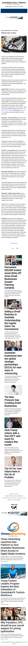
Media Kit (9, 499)
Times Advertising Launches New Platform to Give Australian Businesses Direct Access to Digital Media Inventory (13, 546)
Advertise (20, 497)
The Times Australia (16, 499)
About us (17, 493)
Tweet (12, 248)
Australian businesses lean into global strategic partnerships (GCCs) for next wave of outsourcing (13, 363)
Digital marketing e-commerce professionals (14, 495)
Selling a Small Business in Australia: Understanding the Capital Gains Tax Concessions (12, 320)
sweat (9, 137)
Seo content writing (6, 497)
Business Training (4, 561)
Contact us (11, 493)
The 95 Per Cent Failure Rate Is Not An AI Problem (13, 473)
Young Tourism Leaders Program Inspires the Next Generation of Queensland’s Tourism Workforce (13, 588)
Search (24, 497)
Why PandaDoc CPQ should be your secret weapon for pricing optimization (12, 627)
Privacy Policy (14, 497)
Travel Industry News (5, 604)
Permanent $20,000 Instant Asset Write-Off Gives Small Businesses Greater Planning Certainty (12, 277)
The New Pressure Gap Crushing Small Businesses (12, 401)
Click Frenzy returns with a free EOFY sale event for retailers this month (12, 437)
